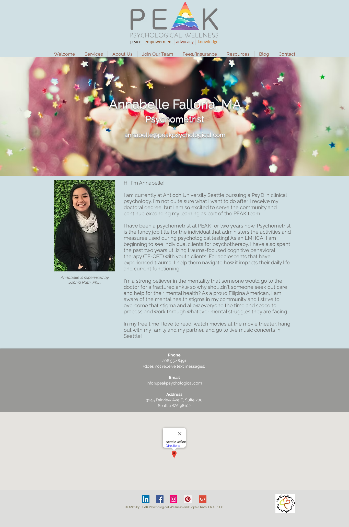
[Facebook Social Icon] (160, 499)
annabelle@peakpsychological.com (174, 134)
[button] (94, 54)
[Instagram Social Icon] (173, 499)
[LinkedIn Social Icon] (145, 499)
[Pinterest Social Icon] (188, 499)
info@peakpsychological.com (174, 383)
